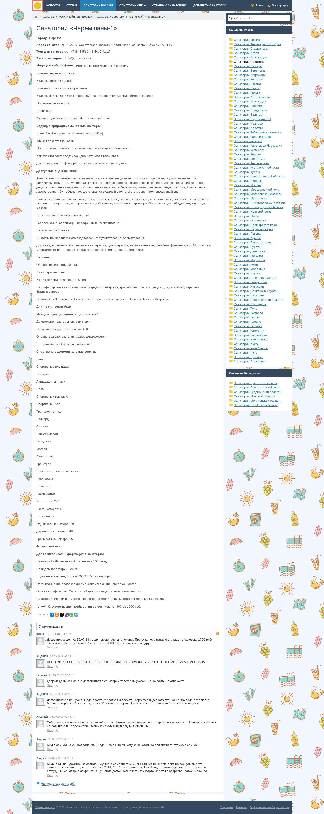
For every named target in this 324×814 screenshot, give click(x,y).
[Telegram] (76, 615)
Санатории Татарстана (250, 282)
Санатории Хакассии (249, 286)
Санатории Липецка (248, 180)
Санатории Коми (246, 264)
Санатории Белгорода (250, 101)
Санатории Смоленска (250, 304)
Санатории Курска (247, 172)
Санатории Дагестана (249, 251)
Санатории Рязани (247, 83)
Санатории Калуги (247, 92)
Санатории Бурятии (248, 247)
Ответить (52, 647)
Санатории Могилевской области (257, 400)
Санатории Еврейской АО (252, 119)
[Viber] (67, 615)
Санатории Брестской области (255, 383)
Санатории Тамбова (248, 313)
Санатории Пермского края (253, 229)
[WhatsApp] (71, 615)
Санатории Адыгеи (247, 238)
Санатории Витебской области (256, 405)
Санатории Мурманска (250, 198)
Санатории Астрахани (250, 75)
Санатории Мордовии (249, 269)
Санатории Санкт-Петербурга (255, 291)
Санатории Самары (248, 66)
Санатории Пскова (247, 233)
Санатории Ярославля (250, 361)
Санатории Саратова (249, 61)
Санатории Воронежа (249, 70)
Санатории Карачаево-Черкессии (258, 145)
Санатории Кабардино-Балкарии (257, 132)
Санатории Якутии (247, 273)
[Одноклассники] (57, 615)
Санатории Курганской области (256, 167)
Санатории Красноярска (251, 163)
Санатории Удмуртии (249, 330)
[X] (62, 615)
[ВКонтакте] (52, 615)
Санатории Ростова (248, 79)
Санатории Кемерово (249, 150)
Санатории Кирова (247, 154)
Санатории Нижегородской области (259, 202)
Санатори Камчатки (248, 141)
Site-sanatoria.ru (45, 807)
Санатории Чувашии (248, 357)
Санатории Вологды (248, 114)
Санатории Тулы (246, 308)
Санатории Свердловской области (258, 299)
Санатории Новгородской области (258, 207)
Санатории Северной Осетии (255, 277)
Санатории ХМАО (246, 344)
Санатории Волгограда (250, 57)
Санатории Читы (246, 352)
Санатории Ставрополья (251, 48)
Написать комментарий (58, 783)
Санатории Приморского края (255, 225)
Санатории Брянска (248, 106)
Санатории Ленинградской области (259, 176)
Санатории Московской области (257, 189)
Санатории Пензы (247, 88)
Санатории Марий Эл (249, 260)
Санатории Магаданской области (258, 194)
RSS (217, 633)
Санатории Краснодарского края (257, 44)
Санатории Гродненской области (257, 392)
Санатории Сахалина (249, 295)
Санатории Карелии (248, 255)
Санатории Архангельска (252, 97)
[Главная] (36, 16)
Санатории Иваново (248, 123)
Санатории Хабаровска (250, 339)
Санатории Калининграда (252, 136)
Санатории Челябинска (251, 348)
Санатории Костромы (249, 158)
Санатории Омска (247, 216)
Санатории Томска (247, 321)
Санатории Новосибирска (252, 211)
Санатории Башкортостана (253, 242)
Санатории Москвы (247, 185)
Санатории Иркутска (248, 128)
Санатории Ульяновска (250, 335)
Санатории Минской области (254, 396)
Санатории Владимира (250, 110)
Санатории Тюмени (248, 326)
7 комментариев (51, 626)
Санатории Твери (246, 317)
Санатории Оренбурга (250, 220)
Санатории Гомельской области (257, 387)
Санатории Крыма (247, 39)
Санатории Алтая (246, 53)
